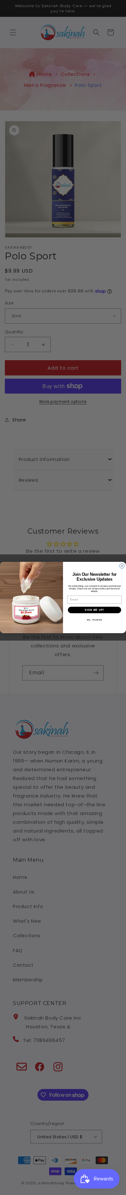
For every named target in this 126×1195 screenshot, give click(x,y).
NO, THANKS (94, 620)
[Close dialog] (122, 565)
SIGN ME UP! (94, 610)
